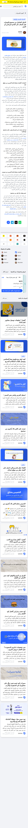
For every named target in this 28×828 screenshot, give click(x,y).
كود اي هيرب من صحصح (12, 139)
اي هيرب (24, 138)
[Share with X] (16, 222)
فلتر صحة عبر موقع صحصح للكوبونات (12, 213)
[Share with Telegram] (12, 222)
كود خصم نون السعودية (8, 96)
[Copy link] (8, 222)
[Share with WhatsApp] (19, 222)
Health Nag (13, 208)
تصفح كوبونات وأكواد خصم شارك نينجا (11, 290)
